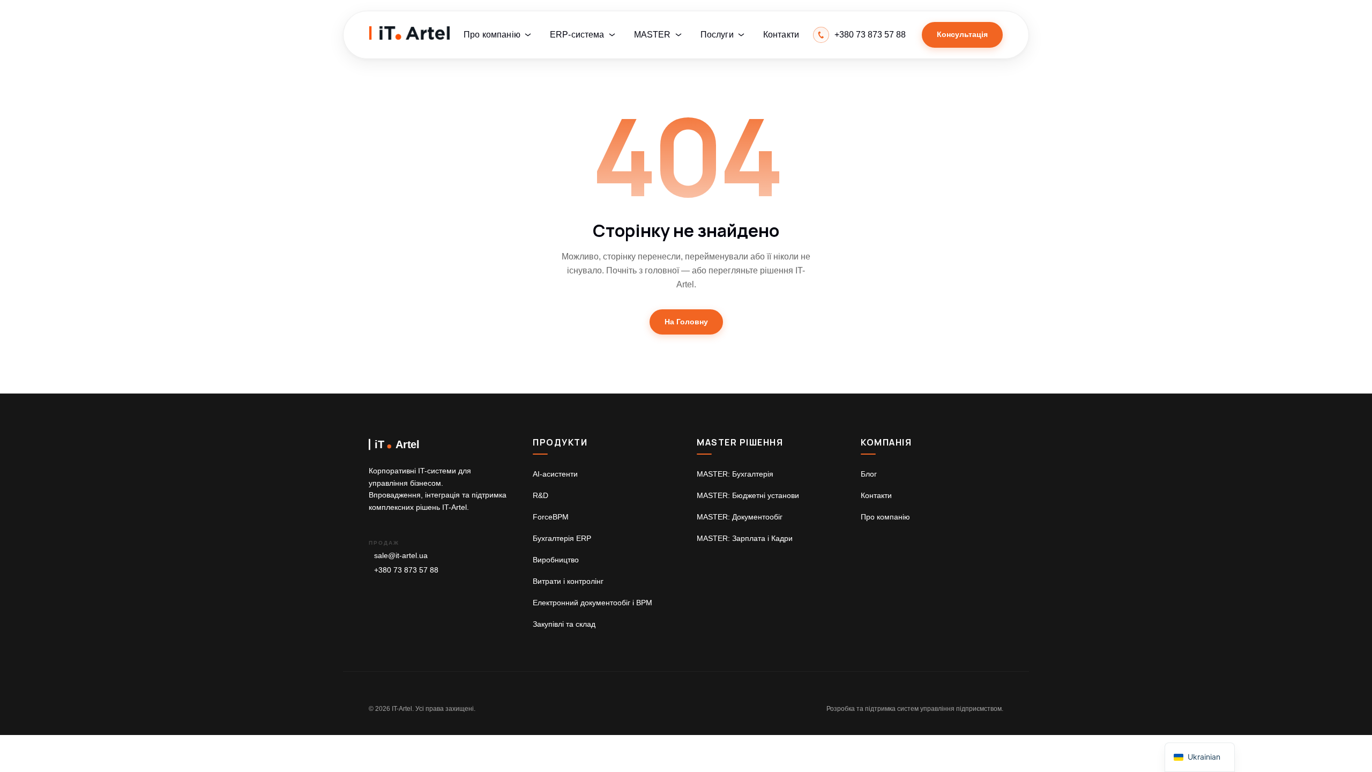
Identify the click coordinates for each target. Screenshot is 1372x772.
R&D (540, 495)
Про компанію (492, 34)
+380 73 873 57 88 (406, 570)
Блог (869, 474)
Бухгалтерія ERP (562, 538)
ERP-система (577, 34)
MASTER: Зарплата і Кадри (745, 538)
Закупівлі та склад (564, 624)
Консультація (962, 34)
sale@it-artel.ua (401, 555)
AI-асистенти (555, 474)
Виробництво (556, 559)
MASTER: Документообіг (739, 517)
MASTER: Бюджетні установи (748, 495)
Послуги (717, 34)
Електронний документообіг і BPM (592, 602)
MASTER (652, 34)
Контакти (781, 34)
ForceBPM (551, 517)
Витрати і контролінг (568, 581)
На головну (686, 321)
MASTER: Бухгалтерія (735, 474)
